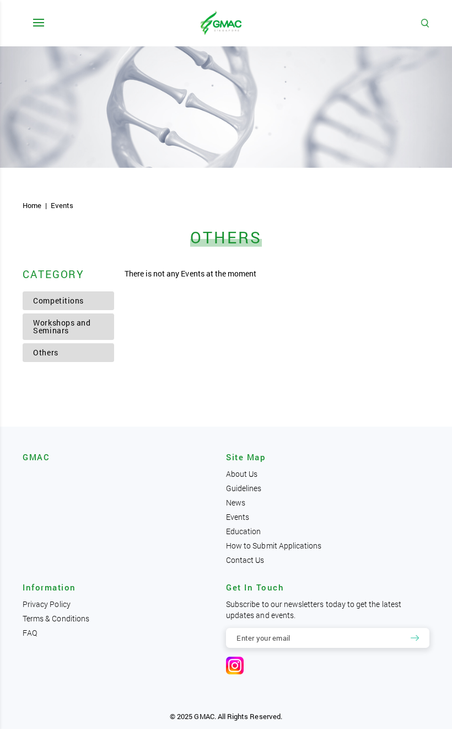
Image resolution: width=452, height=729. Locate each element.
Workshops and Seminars (61, 326)
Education (243, 531)
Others (45, 352)
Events (237, 517)
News (235, 502)
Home (32, 205)
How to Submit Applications (273, 545)
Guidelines (244, 488)
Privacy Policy (47, 604)
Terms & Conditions (56, 618)
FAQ (30, 632)
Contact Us (245, 560)
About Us (241, 474)
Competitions (58, 300)
